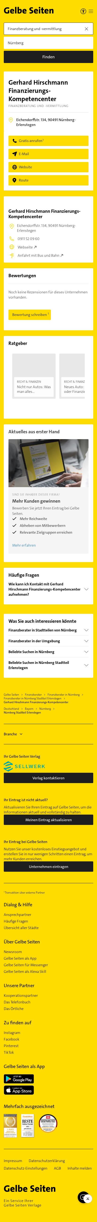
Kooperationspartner (21, 995)
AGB (57, 1168)
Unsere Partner (19, 985)
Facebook (11, 1039)
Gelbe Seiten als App (20, 958)
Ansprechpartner (17, 914)
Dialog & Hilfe (18, 905)
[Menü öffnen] (91, 11)
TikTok (9, 1052)
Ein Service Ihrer (22, 1202)
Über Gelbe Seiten (22, 942)
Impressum (13, 1161)
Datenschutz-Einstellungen (25, 1168)
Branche (10, 734)
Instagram (12, 1032)
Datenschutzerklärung (47, 1161)
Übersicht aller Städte (21, 928)
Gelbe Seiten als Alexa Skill (25, 971)
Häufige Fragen (16, 921)
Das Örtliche (14, 1008)
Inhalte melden (80, 1168)
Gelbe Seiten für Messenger (26, 965)
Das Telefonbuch (17, 1002)
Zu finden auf (17, 1023)
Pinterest (11, 1046)
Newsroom (13, 952)
